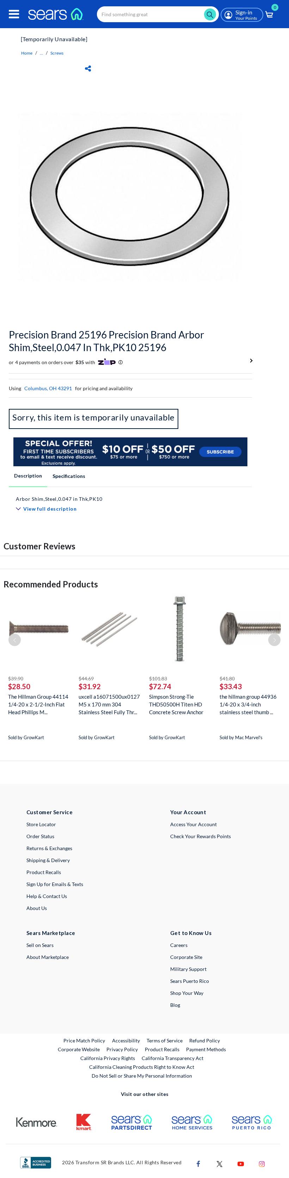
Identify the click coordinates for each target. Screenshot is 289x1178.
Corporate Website (79, 1049)
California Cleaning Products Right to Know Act (141, 1067)
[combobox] (158, 14)
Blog (175, 1005)
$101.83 (158, 678)
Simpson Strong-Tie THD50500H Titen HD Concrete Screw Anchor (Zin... (176, 704)
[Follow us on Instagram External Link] (262, 1163)
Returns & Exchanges (49, 848)
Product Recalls (43, 872)
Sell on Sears (40, 945)
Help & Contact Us (46, 896)
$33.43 (231, 686)
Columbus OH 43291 (48, 388)
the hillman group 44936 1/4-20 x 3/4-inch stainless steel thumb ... (248, 704)
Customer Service (49, 812)
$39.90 (15, 678)
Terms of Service (165, 1040)
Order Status (40, 836)
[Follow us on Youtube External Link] (241, 1163)
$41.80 (227, 678)
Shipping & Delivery (48, 860)
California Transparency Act (172, 1058)
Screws (56, 53)
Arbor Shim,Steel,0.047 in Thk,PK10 (59, 499)
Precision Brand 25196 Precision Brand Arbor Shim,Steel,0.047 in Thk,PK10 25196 (106, 341)
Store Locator (41, 824)
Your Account (188, 812)
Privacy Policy (122, 1049)
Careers (178, 945)
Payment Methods (206, 1049)
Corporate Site (186, 957)
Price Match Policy (84, 1040)
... (41, 53)
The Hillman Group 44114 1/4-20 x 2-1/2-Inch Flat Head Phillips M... (38, 704)
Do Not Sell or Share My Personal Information (142, 1076)
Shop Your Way (186, 993)
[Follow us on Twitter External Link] (220, 1163)
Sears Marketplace (50, 933)
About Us (36, 908)
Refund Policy (204, 1040)
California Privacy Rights (107, 1058)
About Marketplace (47, 957)
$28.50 (19, 686)
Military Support (188, 969)
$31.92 (90, 686)
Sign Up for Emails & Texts (54, 884)
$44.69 (86, 678)
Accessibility (126, 1040)
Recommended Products (51, 584)
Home (26, 53)
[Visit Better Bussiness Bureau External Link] (35, 1162)
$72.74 (160, 686)
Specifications (69, 476)
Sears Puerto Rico (189, 981)
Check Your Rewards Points (200, 836)
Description (28, 476)
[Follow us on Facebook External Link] (198, 1163)
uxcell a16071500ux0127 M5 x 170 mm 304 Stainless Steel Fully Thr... (109, 704)
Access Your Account (193, 824)
